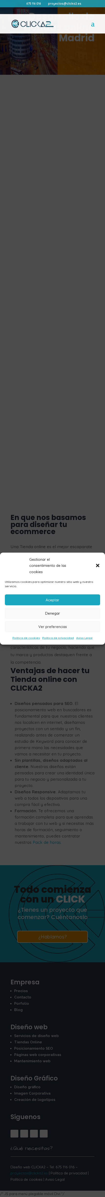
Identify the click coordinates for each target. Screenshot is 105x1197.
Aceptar (52, 599)
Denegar (52, 613)
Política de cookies (26, 638)
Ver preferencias (52, 626)
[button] (97, 565)
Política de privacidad (58, 638)
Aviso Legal (84, 638)
